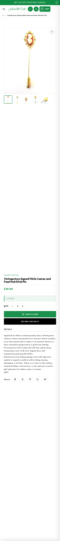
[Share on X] (23, 379)
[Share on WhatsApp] (38, 379)
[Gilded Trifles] (17, 9)
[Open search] (30, 9)
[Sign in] (36, 9)
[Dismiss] (56, 2)
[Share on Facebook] (15, 379)
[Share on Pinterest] (30, 379)
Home (3, 15)
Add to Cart (32, 314)
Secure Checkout (30, 321)
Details (8, 329)
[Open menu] (3, 9)
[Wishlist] (51, 31)
